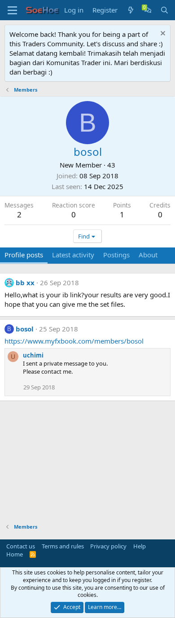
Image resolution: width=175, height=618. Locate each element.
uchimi (33, 355)
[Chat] (148, 10)
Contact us (20, 546)
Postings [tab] (116, 254)
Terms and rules (63, 546)
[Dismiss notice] (162, 34)
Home (14, 554)
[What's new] (131, 10)
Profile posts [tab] (23, 254)
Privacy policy (108, 546)
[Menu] (12, 10)
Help (139, 546)
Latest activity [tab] (73, 254)
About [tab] (148, 254)
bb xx (25, 282)
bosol (25, 328)
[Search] (164, 10)
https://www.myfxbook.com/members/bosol (74, 340)
